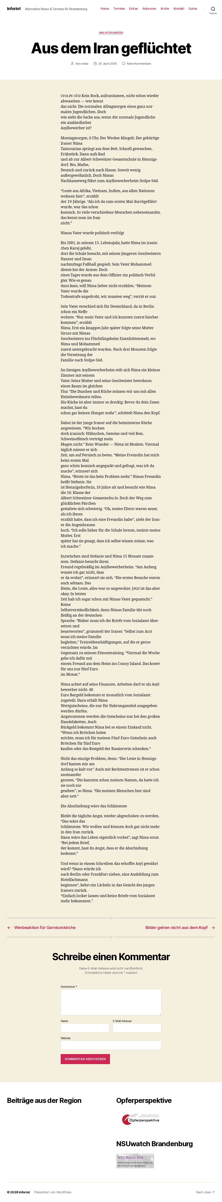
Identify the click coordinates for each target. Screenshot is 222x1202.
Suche (193, 8)
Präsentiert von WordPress (52, 1192)
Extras (133, 8)
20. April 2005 (107, 63)
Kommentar (69, 986)
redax (84, 63)
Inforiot (14, 9)
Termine (119, 8)
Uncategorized (111, 32)
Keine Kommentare (139, 63)
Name (64, 1021)
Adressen (149, 8)
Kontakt (179, 8)
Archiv (164, 8)
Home (105, 8)
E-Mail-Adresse (122, 1021)
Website (66, 1038)
